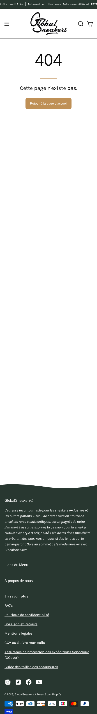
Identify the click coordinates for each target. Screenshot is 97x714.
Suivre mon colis (31, 642)
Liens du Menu (16, 565)
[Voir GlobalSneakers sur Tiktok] (18, 682)
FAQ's (9, 605)
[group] (48, 4)
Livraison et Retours (21, 624)
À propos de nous (19, 581)
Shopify (56, 694)
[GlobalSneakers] (48, 23)
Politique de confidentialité (27, 615)
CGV (8, 642)
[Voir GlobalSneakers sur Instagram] (8, 682)
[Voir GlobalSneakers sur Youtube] (39, 682)
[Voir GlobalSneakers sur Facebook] (28, 682)
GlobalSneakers (24, 694)
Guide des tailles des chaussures (31, 667)
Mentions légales (18, 633)
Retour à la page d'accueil (48, 103)
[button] (80, 24)
